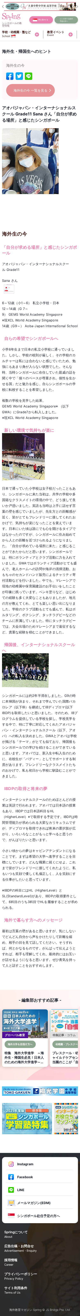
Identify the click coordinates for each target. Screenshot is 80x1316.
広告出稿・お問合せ (20, 1248)
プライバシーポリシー (20, 1276)
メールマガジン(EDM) (34, 1203)
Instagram (25, 1164)
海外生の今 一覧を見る (30, 90)
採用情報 (10, 1262)
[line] (28, 76)
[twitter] (19, 76)
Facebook (25, 1177)
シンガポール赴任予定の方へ (38, 1216)
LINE (20, 1190)
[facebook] (10, 76)
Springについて (16, 1234)
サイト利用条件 (15, 1290)
